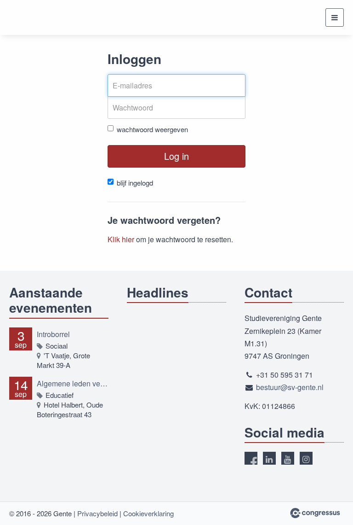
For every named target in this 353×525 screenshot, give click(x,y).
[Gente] (38, 17)
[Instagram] (306, 458)
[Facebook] (251, 458)
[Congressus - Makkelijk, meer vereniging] (315, 513)
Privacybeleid (97, 513)
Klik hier (121, 239)
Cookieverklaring (148, 513)
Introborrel (53, 334)
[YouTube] (287, 458)
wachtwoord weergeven (152, 129)
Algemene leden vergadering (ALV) (72, 383)
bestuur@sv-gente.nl (290, 387)
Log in (176, 156)
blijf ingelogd (135, 182)
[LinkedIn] (269, 458)
